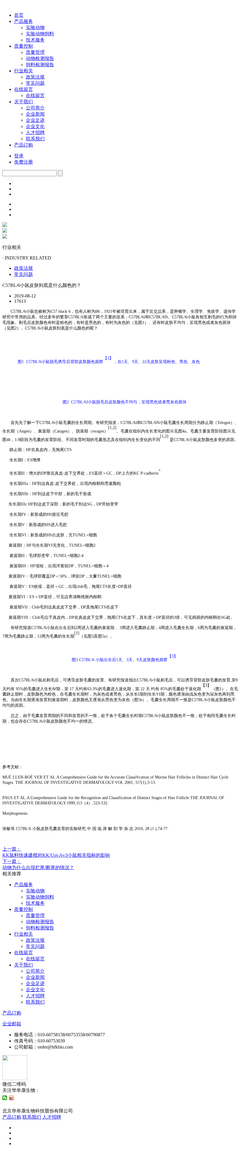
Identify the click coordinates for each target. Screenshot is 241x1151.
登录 (19, 155)
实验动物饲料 (40, 33)
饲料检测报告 (40, 64)
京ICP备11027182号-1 (96, 1110)
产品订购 (23, 144)
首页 (19, 15)
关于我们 (23, 101)
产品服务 (23, 21)
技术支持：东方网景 (23, 1104)
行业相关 (23, 70)
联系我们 (35, 138)
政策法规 (35, 76)
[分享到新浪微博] (11, 1097)
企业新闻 (35, 114)
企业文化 (35, 126)
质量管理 (35, 52)
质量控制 (23, 46)
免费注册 (23, 161)
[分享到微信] (4, 1097)
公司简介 (35, 107)
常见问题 (35, 83)
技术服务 (35, 39)
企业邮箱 (11, 1023)
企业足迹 (35, 120)
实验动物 (35, 27)
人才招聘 (35, 132)
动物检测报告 (40, 58)
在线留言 (23, 89)
